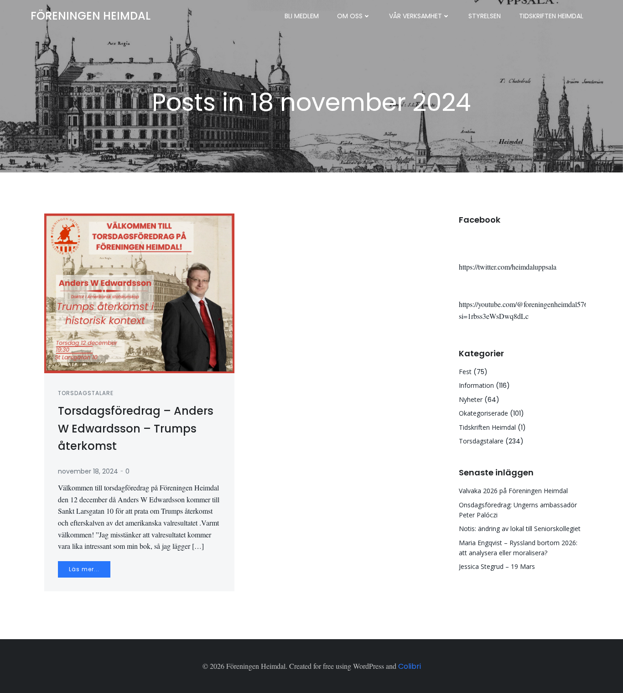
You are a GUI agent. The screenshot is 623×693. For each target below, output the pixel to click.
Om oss (350, 16)
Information (476, 385)
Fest (465, 371)
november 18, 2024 (88, 471)
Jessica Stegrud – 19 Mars (497, 566)
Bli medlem (302, 16)
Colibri (409, 666)
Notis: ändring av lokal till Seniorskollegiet (520, 528)
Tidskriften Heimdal (551, 16)
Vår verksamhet (415, 16)
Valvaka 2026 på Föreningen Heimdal (513, 490)
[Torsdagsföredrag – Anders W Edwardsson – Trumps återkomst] (139, 292)
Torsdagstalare (86, 393)
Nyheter (471, 399)
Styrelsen (484, 16)
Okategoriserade (483, 413)
